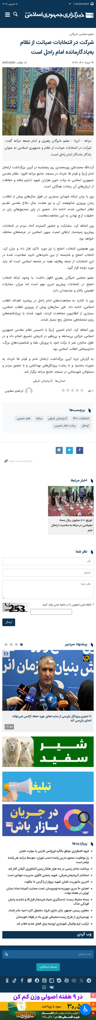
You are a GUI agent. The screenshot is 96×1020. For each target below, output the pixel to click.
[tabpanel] (48, 691)
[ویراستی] (29, 981)
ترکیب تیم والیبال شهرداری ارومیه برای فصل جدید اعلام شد (53, 923)
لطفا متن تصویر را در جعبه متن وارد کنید (68, 605)
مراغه (39, 418)
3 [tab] (11, 644)
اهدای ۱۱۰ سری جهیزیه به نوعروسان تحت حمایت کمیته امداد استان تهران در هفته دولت (47, 891)
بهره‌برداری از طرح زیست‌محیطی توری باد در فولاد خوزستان (52, 917)
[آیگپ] (52, 981)
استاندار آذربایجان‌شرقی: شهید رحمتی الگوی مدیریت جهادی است (48, 875)
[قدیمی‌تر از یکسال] (71, 501)
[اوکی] (7, 981)
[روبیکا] (74, 981)
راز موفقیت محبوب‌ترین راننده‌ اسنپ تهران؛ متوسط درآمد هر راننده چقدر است (48, 860)
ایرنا (54, 15)
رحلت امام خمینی (65, 425)
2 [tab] (16, 644)
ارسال (8, 622)
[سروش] (37, 981)
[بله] (59, 981)
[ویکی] (52, 988)
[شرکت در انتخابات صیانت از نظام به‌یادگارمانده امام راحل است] (48, 101)
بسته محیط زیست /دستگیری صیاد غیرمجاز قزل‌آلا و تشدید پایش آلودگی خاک (48, 902)
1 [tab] (21, 644)
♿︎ (85, 1009)
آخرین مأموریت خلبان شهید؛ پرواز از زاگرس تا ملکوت (56, 882)
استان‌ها (60, 381)
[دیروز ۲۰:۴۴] (48, 680)
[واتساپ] (44, 988)
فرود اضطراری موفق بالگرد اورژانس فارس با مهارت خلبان (54, 851)
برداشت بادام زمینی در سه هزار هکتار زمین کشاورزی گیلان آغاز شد (48, 868)
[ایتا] (44, 981)
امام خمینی (23, 418)
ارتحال (85, 425)
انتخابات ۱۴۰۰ (81, 418)
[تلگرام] (89, 981)
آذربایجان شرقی (42, 381)
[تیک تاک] (14, 981)
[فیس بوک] (22, 981)
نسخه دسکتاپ (48, 967)
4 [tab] (6, 644)
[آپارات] (66, 981)
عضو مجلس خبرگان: (81, 34)
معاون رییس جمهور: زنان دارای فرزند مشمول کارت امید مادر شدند (48, 910)
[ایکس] (81, 981)
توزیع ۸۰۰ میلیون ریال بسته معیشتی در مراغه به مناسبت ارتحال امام (71, 525)
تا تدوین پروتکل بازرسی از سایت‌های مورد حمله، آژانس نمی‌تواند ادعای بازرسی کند (51, 718)
